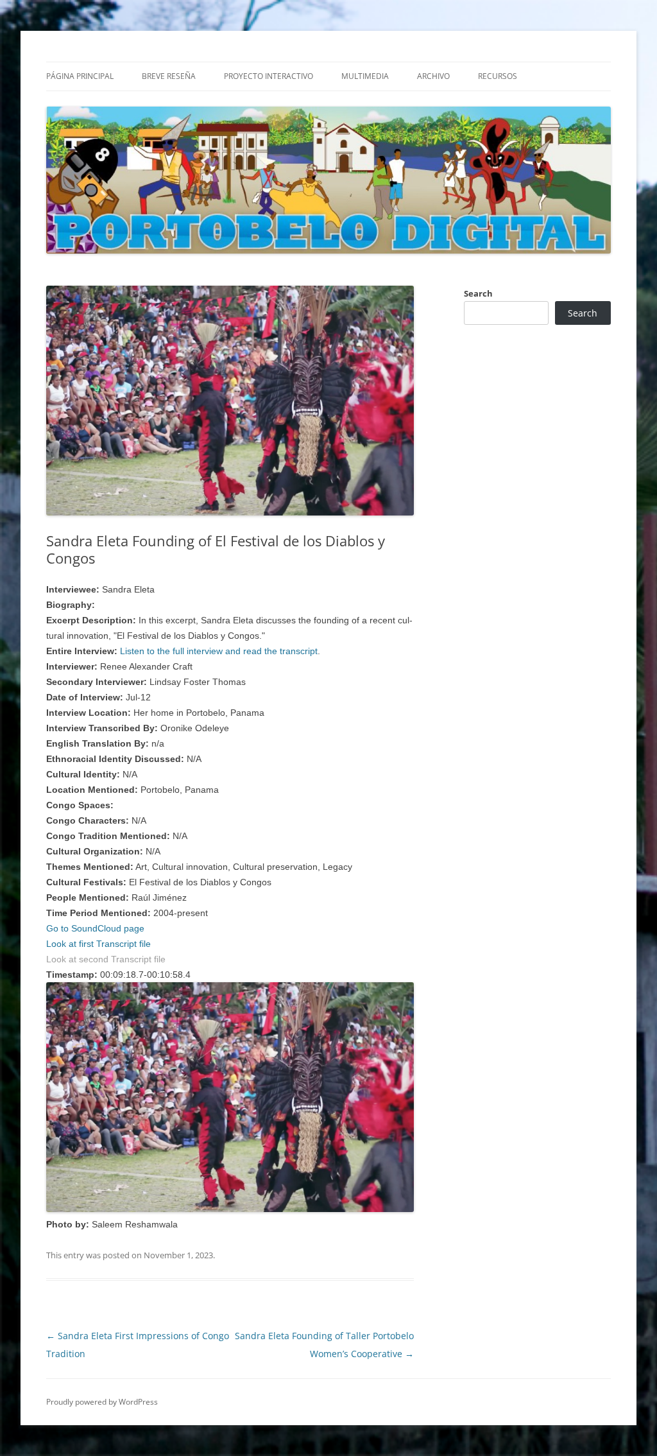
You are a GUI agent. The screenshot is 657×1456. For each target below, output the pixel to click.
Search (478, 293)
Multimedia (365, 76)
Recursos (497, 76)
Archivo (433, 76)
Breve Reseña (169, 76)
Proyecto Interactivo (268, 76)
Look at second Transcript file (106, 959)
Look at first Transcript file (98, 944)
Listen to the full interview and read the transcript (219, 651)
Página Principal (80, 76)
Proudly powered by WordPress (102, 1401)
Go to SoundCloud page (95, 928)
